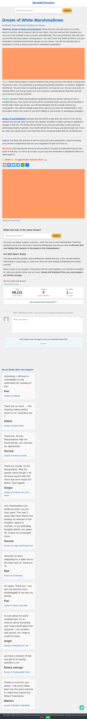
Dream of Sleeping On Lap (16, 645)
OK (48, 717)
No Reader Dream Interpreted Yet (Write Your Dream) (23, 25)
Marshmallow (16, 220)
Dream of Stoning (12, 396)
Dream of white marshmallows (26, 29)
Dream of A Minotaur (13, 575)
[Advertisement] (43, 63)
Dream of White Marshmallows (32, 20)
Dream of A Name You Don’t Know (16, 494)
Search (67, 10)
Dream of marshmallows (14, 119)
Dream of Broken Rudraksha (17, 705)
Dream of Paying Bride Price (17, 672)
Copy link (43, 343)
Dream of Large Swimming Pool (18, 546)
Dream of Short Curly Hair (16, 605)
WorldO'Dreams (43, 3)
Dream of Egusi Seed (13, 426)
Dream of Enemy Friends (15, 456)
